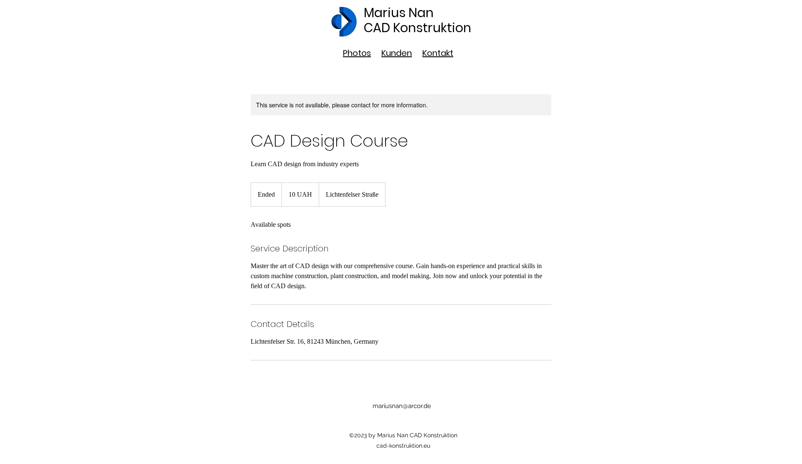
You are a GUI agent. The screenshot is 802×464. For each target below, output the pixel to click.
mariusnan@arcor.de (402, 406)
